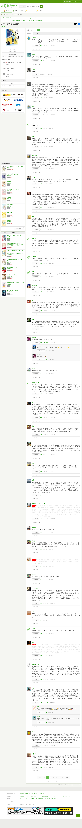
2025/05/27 (52, 518)
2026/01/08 (51, 229)
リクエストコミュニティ (50, 798)
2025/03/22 (51, 566)
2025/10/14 (52, 310)
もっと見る (19, 228)
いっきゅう (35, 337)
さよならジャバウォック (12, 290)
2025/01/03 (52, 745)
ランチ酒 (9, 197)
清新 (33, 426)
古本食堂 (9, 181)
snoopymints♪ (36, 664)
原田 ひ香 (6, 14)
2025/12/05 (51, 276)
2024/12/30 (51, 767)
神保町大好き (35, 382)
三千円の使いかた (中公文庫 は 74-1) (15, 166)
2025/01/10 (52, 679)
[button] (41, 6)
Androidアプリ (23, 801)
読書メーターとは (24, 793)
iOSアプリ (31, 801)
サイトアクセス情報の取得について (65, 796)
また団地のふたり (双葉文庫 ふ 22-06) (15, 282)
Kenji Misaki (35, 588)
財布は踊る (9, 212)
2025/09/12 (51, 393)
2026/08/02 (52, 45)
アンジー (34, 732)
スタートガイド (33, 793)
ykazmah (34, 155)
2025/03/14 (51, 579)
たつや (33, 177)
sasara (33, 106)
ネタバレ (36, 33)
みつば (33, 612)
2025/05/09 (51, 532)
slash (33, 54)
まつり (33, 216)
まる (33, 123)
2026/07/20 (52, 60)
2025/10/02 (52, 329)
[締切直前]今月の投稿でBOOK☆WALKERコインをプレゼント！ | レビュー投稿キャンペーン (22, 18)
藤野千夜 (9, 284)
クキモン (34, 37)
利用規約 (42, 793)
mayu (33, 688)
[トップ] (1, 14)
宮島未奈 (9, 238)
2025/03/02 (52, 603)
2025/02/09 (51, 620)
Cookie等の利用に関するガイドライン (47, 796)
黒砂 (33, 402)
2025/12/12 (51, 263)
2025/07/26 (52, 454)
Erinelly (34, 574)
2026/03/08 (51, 146)
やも (38, 706)
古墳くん (34, 628)
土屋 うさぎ (9, 276)
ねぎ (33, 642)
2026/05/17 (52, 114)
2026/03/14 (51, 128)
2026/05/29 (49, 74)
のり (33, 319)
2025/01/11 (51, 655)
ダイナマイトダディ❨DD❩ (39, 503)
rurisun (34, 256)
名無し (33, 463)
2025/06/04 (52, 495)
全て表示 (29, 33)
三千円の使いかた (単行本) (13, 189)
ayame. (34, 368)
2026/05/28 (51, 97)
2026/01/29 (51, 183)
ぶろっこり (35, 754)
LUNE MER (35, 285)
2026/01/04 (51, 247)
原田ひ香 (9, 198)
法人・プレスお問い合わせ (37, 798)
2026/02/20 (51, 168)
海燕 (33, 480)
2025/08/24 (52, 434)
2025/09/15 (51, 373)
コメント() (45, 45)
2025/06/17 (52, 471)
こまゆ (33, 69)
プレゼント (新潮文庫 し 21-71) (14, 243)
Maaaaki (34, 527)
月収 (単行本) (10, 204)
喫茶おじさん (10, 220)
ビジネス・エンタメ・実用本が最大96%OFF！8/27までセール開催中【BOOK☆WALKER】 (22, 20)
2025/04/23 (51, 549)
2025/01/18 (51, 633)
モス (33, 271)
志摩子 (33, 136)
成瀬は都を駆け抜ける (12, 267)
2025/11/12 (52, 291)
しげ (33, 192)
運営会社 (22, 796)
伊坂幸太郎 (9, 291)
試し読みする (12, 54)
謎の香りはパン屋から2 (12, 275)
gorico (33, 443)
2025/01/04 (52, 702)
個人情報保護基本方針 (31, 796)
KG (32, 82)
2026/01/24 (51, 207)
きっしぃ (34, 541)
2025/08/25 (52, 417)
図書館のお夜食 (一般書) (12, 174)
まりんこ (34, 238)
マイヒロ (39, 346)
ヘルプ (21, 798)
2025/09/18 (52, 342)
